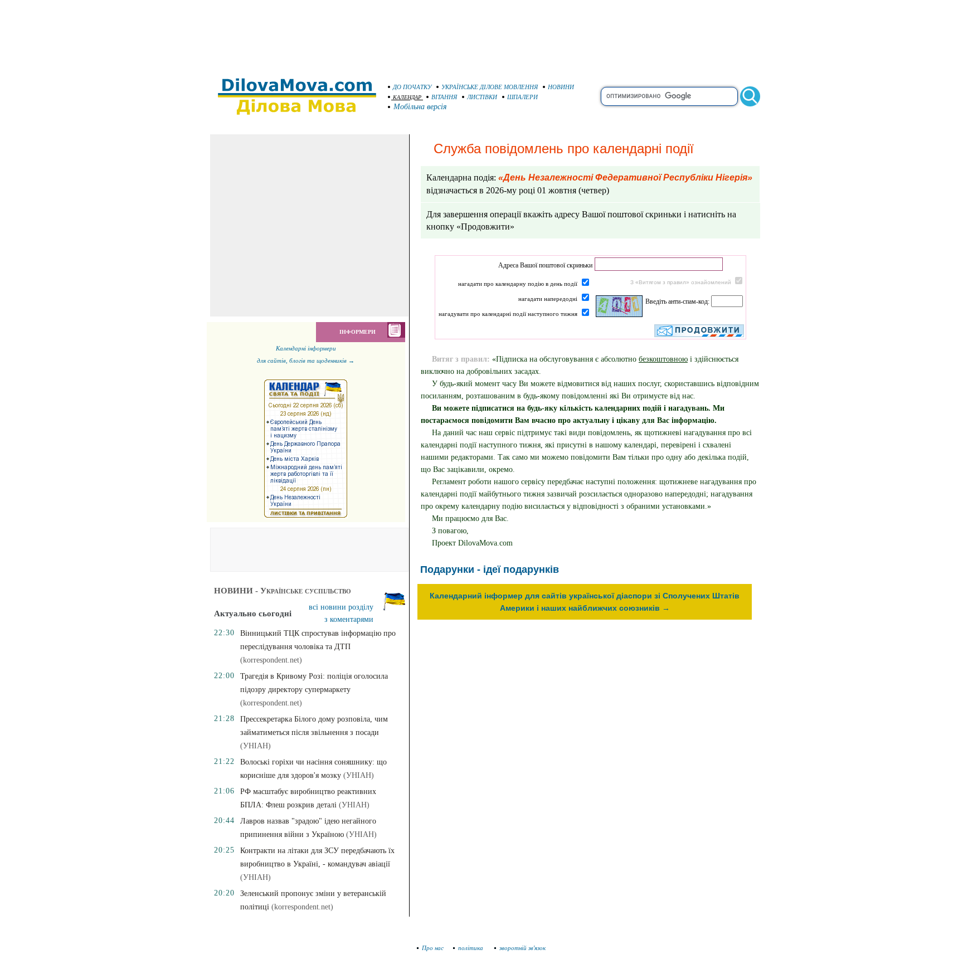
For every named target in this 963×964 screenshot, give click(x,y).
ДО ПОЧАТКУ (412, 87)
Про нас (432, 947)
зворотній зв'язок (522, 947)
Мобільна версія (420, 107)
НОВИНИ (561, 87)
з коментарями (348, 619)
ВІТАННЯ (444, 97)
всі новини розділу (341, 607)
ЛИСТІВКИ (482, 97)
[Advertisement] (481, 33)
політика (471, 947)
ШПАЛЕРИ (522, 97)
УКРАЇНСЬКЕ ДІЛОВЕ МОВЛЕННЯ (489, 87)
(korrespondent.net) (271, 660)
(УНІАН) (255, 746)
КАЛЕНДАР (407, 97)
